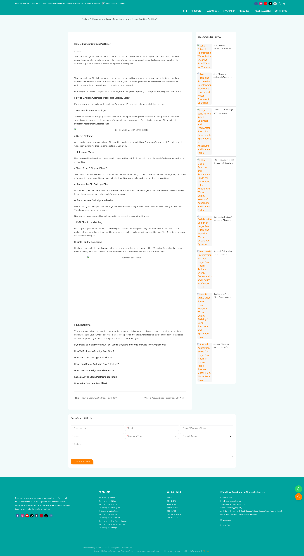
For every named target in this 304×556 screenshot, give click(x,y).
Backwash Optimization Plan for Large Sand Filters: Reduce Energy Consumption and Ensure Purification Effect (223, 253)
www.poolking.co (175, 551)
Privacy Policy (225, 525)
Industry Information (113, 19)
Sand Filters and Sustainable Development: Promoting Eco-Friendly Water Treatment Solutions (224, 76)
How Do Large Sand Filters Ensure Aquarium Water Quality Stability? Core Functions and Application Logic (223, 296)
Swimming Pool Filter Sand (97, 548)
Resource (96, 19)
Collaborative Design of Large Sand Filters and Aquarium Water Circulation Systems (223, 219)
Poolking (85, 19)
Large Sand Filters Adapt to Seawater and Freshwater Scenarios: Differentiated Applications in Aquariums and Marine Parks (224, 112)
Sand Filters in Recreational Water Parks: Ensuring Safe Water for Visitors (224, 47)
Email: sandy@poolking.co (116, 3)
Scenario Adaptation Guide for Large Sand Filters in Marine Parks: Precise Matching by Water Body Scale (222, 346)
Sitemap (206, 551)
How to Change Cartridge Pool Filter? (141, 19)
